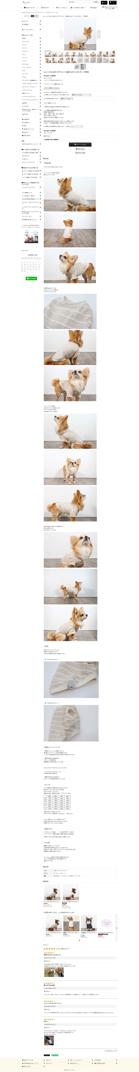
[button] (61, 34)
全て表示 (110, 1050)
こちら (52, 106)
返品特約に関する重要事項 (51, 139)
